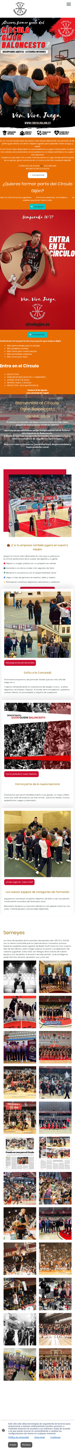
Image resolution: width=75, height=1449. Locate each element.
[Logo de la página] (20, 8)
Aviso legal (39, 1437)
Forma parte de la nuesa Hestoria (21, 774)
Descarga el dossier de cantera (20, 662)
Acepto (13, 1445)
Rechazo (26, 1445)
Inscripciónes (39, 175)
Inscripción (38, 206)
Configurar (55, 1437)
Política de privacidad (18, 1437)
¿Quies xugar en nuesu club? (19, 882)
